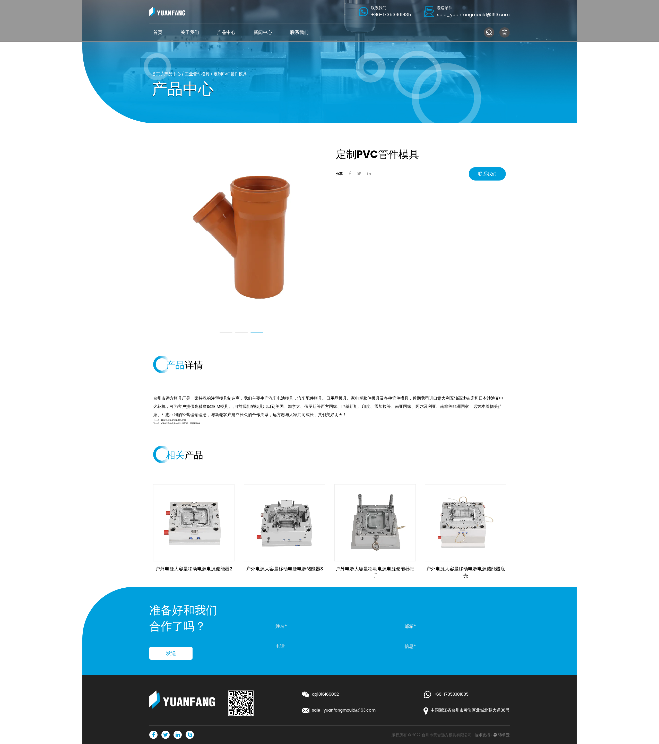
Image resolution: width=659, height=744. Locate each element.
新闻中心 (263, 32)
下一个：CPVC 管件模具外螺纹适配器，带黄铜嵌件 (176, 423)
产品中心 (226, 32)
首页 (157, 32)
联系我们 (299, 32)
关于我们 (189, 32)
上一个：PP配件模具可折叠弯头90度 (169, 420)
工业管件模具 (197, 74)
